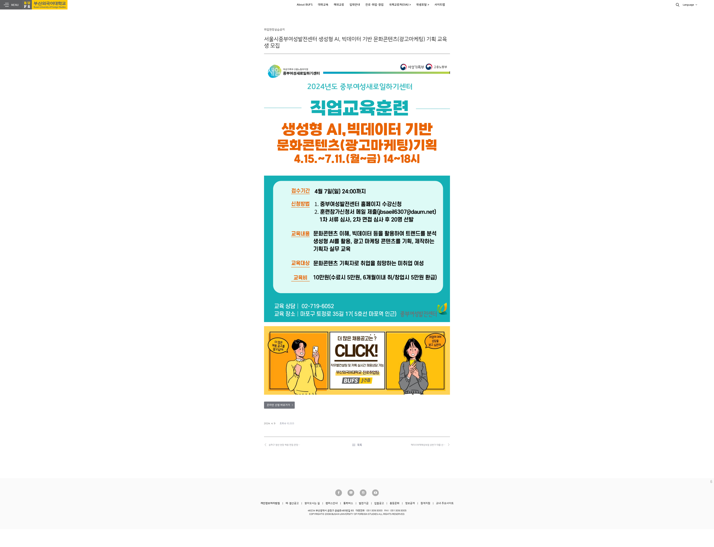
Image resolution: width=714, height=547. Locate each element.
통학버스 (348, 503)
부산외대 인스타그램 (363, 492)
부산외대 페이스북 (338, 492)
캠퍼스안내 (332, 503)
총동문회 (394, 503)
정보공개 (410, 503)
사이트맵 (440, 4)
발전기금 (364, 503)
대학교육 (323, 4)
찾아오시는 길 (312, 503)
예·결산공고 (292, 503)
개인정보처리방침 (270, 503)
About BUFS (305, 4)
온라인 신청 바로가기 (278, 405)
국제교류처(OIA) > (400, 4)
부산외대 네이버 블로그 (351, 492)
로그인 (711, 481)
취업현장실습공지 (274, 29)
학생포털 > (422, 4)
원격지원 (425, 503)
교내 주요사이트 (445, 503)
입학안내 (355, 4)
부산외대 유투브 (375, 492)
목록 (359, 445)
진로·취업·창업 (374, 4)
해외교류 (339, 4)
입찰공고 (379, 503)
